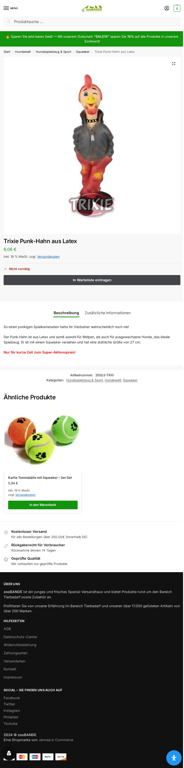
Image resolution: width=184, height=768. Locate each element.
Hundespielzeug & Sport (53, 52)
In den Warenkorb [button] (42, 505)
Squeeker (83, 52)
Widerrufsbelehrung (20, 645)
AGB (7, 629)
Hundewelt (23, 52)
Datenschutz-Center (20, 637)
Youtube (10, 723)
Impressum (13, 677)
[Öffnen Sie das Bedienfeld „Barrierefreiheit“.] (174, 758)
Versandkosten (48, 256)
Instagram (12, 710)
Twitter (9, 704)
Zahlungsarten (16, 653)
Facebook (12, 698)
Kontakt (10, 669)
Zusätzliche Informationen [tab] (108, 313)
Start (7, 52)
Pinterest (11, 717)
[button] (176, 8)
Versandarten (14, 661)
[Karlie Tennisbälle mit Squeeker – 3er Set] (43, 438)
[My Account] (167, 8)
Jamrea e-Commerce (56, 740)
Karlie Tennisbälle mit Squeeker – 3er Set (40, 478)
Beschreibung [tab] (66, 313)
